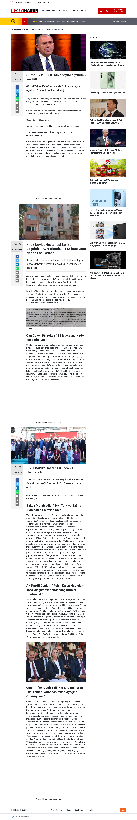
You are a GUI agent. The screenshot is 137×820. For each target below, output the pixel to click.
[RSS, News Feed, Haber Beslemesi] (123, 810)
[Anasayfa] (12, 2)
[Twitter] (17, 91)
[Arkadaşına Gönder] (17, 103)
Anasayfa (54, 810)
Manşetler (19, 2)
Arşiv (39, 2)
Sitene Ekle (46, 2)
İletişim (69, 810)
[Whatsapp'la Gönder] (17, 99)
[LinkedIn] (17, 95)
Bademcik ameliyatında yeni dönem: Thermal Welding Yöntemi (62, 21)
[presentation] (19, 21)
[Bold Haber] (24, 11)
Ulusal (38, 199)
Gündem (46, 11)
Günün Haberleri (30, 2)
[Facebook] (17, 87)
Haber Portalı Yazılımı (22, 817)
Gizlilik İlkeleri (79, 810)
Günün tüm (118, 21)
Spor (65, 11)
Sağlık (83, 11)
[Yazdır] (17, 107)
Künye (62, 810)
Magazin (56, 11)
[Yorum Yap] (17, 111)
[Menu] (101, 11)
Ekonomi (73, 11)
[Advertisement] (48, 179)
